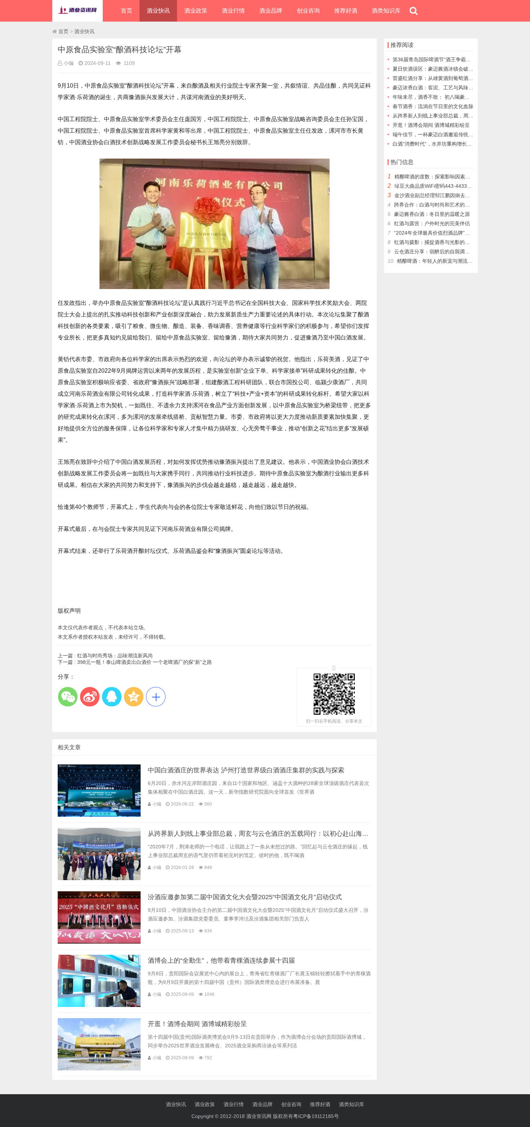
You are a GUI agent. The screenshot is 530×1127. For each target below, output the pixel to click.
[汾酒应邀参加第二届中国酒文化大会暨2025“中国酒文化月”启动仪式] (99, 942)
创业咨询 (308, 11)
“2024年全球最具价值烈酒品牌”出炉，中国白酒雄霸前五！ (459, 233)
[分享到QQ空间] (133, 696)
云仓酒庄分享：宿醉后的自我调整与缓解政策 (444, 251)
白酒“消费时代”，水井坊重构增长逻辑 (435, 144)
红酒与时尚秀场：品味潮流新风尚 (115, 655)
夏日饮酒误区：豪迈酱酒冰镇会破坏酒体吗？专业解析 (453, 69)
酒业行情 (233, 11)
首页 (126, 11)
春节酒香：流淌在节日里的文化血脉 (433, 106)
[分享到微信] (68, 696)
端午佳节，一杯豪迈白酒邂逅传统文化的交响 (443, 134)
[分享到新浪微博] (90, 696)
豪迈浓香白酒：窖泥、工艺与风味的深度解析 (443, 87)
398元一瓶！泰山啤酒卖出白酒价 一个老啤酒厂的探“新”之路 (144, 662)
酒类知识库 (386, 11)
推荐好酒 (345, 11)
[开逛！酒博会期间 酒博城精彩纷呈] (99, 1068)
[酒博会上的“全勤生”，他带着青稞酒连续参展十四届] (99, 1005)
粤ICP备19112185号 (316, 1116)
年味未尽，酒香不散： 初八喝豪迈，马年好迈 (444, 97)
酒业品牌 (270, 11)
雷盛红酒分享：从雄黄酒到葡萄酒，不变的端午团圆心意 (456, 78)
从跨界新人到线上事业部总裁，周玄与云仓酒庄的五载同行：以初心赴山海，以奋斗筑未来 (277, 833)
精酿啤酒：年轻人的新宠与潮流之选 (437, 261)
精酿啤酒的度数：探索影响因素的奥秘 (437, 176)
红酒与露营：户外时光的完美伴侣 (432, 223)
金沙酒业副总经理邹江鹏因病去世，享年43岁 (445, 195)
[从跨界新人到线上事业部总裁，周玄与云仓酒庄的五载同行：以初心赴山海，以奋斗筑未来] (99, 878)
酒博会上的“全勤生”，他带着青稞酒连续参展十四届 (221, 960)
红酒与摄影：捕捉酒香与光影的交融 (434, 242)
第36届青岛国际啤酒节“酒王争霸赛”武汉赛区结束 (448, 59)
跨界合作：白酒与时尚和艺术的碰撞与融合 (442, 205)
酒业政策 (195, 11)
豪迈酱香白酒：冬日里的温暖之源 (432, 214)
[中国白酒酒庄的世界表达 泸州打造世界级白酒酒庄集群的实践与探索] (99, 815)
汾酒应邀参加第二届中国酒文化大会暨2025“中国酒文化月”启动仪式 (245, 897)
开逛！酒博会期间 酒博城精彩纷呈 (197, 1024)
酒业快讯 (158, 11)
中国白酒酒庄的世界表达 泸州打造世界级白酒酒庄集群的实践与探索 (246, 770)
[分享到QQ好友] (112, 696)
